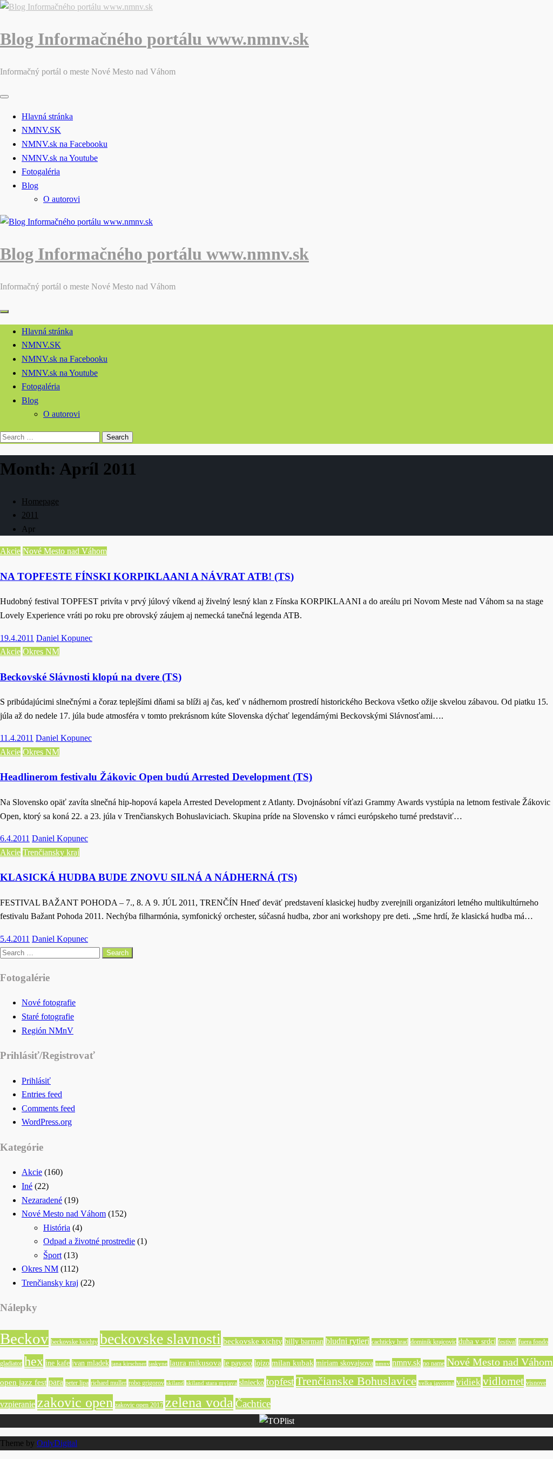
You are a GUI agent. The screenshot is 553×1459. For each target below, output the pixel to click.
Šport (52, 1255)
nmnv (382, 1364)
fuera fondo (533, 1342)
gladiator (11, 1363)
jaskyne (158, 1364)
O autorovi (61, 199)
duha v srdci (477, 1342)
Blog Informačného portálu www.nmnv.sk (154, 39)
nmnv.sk (406, 1362)
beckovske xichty (252, 1341)
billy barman (304, 1342)
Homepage (40, 501)
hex (33, 1361)
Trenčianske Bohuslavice (356, 1381)
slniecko (251, 1383)
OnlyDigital (57, 1443)
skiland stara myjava (211, 1383)
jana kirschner (128, 1364)
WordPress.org (47, 1121)
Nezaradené (42, 1200)
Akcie (10, 551)
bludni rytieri (347, 1341)
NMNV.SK (41, 129)
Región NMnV (47, 1030)
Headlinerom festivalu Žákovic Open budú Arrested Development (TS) (156, 776)
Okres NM (41, 651)
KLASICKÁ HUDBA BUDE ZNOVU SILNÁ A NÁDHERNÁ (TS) (148, 877)
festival (507, 1342)
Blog (30, 185)
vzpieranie (17, 1404)
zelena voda (199, 1402)
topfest (280, 1381)
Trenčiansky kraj (51, 852)
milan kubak (293, 1363)
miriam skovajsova (344, 1363)
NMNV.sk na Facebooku (64, 143)
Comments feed (48, 1108)
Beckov (24, 1338)
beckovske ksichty (74, 1342)
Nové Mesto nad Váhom (65, 551)
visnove (536, 1383)
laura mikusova (195, 1363)
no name (433, 1363)
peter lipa (77, 1383)
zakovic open (75, 1402)
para (56, 1382)
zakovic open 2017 (139, 1405)
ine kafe (57, 1363)
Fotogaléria (41, 171)
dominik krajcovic (433, 1342)
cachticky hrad (390, 1342)
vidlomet (503, 1381)
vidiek (468, 1382)
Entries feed (42, 1094)
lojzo (261, 1363)
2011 (30, 514)
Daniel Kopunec (64, 638)
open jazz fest (23, 1382)
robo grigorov (146, 1383)
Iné (27, 1186)
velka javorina (436, 1383)
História (56, 1227)
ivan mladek (90, 1363)
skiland (175, 1383)
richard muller (108, 1383)
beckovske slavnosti (160, 1338)
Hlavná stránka (47, 116)
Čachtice (253, 1403)
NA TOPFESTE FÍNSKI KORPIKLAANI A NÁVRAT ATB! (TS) (147, 576)
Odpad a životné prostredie (89, 1241)
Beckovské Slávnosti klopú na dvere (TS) (90, 677)
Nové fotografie (49, 1002)
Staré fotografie (48, 1016)
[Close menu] (4, 96)
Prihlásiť (36, 1080)
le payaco (238, 1363)
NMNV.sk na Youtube (60, 158)
